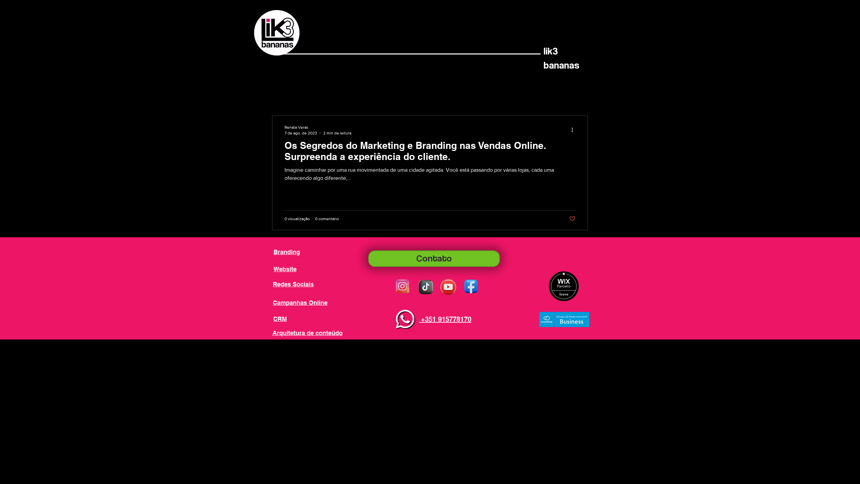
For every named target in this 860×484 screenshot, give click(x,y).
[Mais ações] (574, 130)
